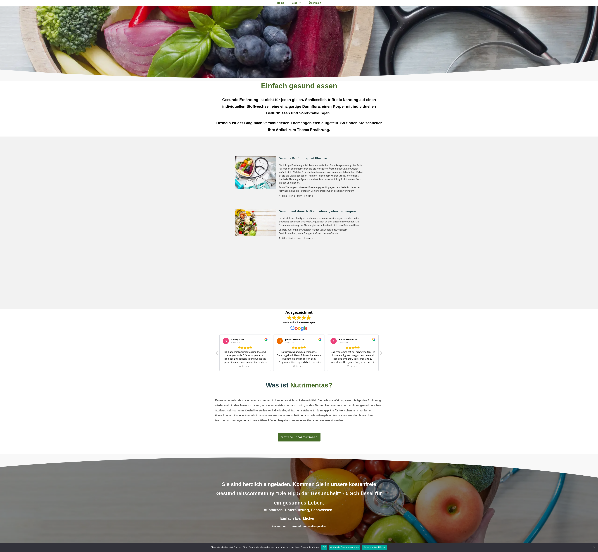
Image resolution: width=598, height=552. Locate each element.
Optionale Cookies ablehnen (344, 547)
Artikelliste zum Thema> (297, 195)
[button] (381, 354)
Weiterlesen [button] (245, 366)
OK (324, 547)
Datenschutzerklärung (374, 547)
